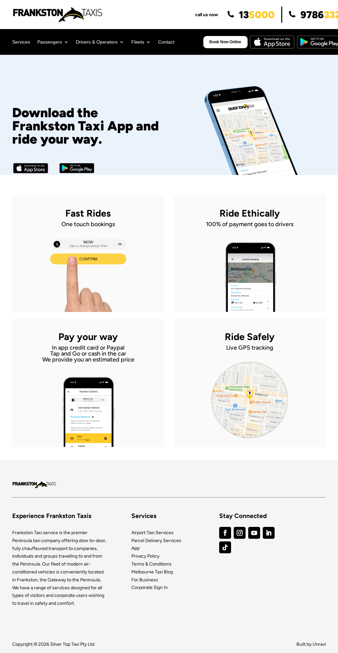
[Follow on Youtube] (254, 533)
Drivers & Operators (97, 42)
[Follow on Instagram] (240, 533)
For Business (144, 580)
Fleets (137, 42)
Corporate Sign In (149, 587)
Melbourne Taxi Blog (152, 572)
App (135, 548)
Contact (166, 42)
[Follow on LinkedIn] (269, 533)
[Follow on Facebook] (225, 533)
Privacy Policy (145, 556)
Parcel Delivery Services (156, 540)
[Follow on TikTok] (225, 547)
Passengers (49, 42)
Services (21, 42)
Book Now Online (225, 42)
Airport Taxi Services (152, 532)
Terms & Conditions (151, 564)
